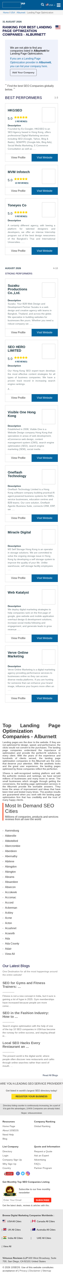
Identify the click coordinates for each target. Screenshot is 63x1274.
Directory (7, 1151)
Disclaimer (34, 1270)
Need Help (8, 1134)
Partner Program (43, 1168)
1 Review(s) (21, 121)
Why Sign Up (9, 1164)
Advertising (40, 1159)
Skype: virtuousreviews (31, 1113)
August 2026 (13, 268)
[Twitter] (23, 1174)
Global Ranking (42, 1126)
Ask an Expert (41, 1155)
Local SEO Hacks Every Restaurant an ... (21, 1044)
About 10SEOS (10, 1130)
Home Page (9, 1126)
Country (7, 1168)
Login (5, 1155)
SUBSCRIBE (42, 1200)
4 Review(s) (21, 362)
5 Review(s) (21, 216)
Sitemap (46, 1270)
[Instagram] (28, 1174)
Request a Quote (43, 1151)
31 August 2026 (12, 21)
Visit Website (44, 157)
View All (10, 953)
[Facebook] (18, 1174)
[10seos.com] (12, 5)
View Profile (18, 157)
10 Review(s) (21, 183)
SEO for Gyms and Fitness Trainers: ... (24, 984)
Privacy (23, 1270)
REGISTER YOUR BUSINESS (31, 1096)
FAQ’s (37, 1164)
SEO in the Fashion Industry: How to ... (26, 1014)
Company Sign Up (12, 1159)
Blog (5, 1138)
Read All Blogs (50, 1075)
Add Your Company (23, 72)
